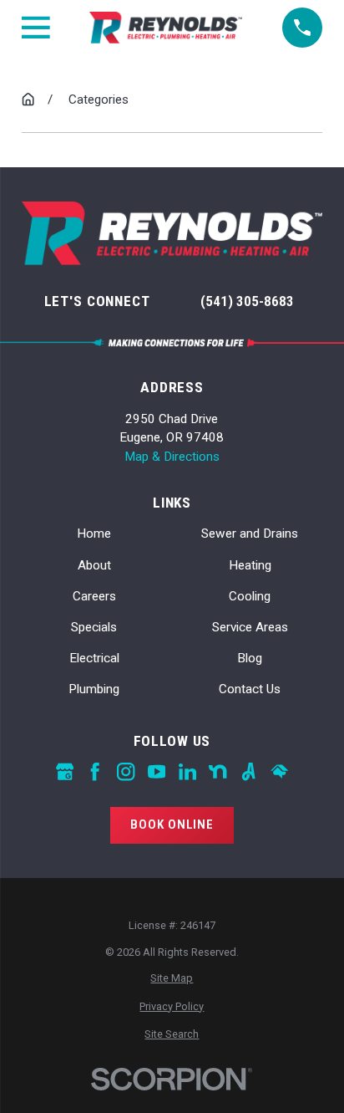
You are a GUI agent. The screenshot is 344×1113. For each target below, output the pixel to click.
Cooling (250, 596)
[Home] (165, 27)
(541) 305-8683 (247, 301)
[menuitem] (172, 978)
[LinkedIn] (187, 771)
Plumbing (93, 689)
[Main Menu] (36, 27)
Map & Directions (172, 456)
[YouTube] (156, 771)
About (94, 565)
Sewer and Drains (249, 533)
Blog (249, 658)
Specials (94, 627)
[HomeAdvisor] (279, 771)
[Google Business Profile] (64, 771)
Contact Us (250, 689)
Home (94, 533)
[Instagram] (125, 771)
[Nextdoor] (217, 771)
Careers (94, 596)
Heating (250, 565)
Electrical (94, 658)
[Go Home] (28, 99)
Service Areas (250, 627)
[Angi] (248, 771)
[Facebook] (95, 771)
